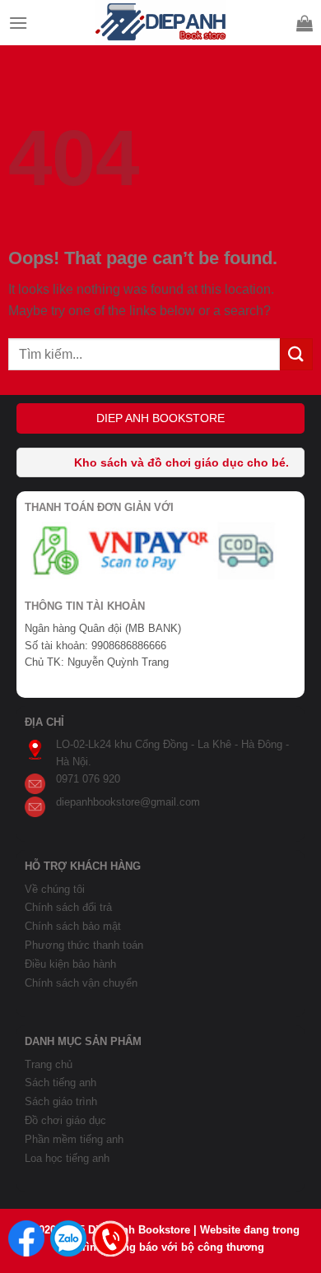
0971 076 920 (88, 779)
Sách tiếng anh (60, 1082)
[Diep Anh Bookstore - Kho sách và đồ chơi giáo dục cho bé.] (161, 22)
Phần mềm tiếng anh (74, 1139)
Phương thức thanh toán (84, 945)
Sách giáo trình (61, 1101)
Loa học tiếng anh (67, 1158)
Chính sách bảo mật (73, 926)
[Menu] (18, 22)
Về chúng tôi (55, 889)
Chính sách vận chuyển (81, 983)
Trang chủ (48, 1064)
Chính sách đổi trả (68, 907)
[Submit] (296, 354)
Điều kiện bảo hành (70, 964)
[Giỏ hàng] (304, 23)
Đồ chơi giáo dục (65, 1120)
